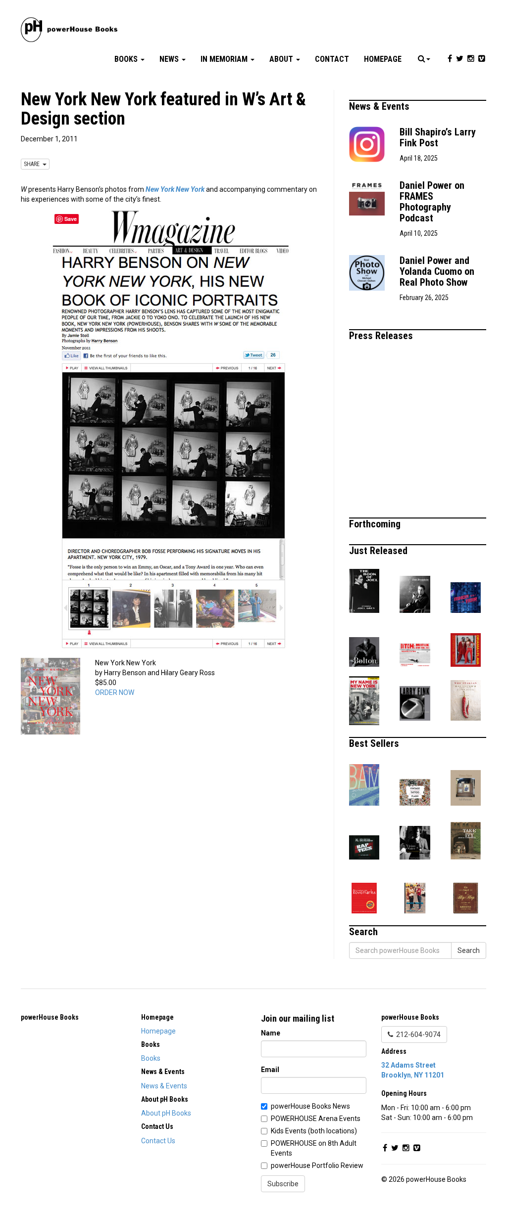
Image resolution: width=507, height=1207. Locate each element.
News (170, 59)
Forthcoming (376, 524)
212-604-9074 (417, 1034)
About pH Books (166, 1113)
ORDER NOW (114, 692)
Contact (332, 59)
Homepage (383, 59)
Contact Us (158, 1141)
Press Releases (382, 336)
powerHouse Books (50, 1017)
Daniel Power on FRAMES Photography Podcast (432, 201)
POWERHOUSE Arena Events (315, 1118)
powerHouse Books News (310, 1106)
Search (468, 950)
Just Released (379, 551)
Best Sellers (375, 743)
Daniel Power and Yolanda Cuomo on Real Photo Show (437, 271)
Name (270, 1033)
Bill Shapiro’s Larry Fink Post (438, 137)
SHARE (33, 164)
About (282, 59)
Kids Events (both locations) (314, 1131)
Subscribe (283, 1184)
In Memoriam (225, 59)
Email (270, 1070)
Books (127, 59)
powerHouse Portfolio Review (317, 1165)
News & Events (380, 106)
